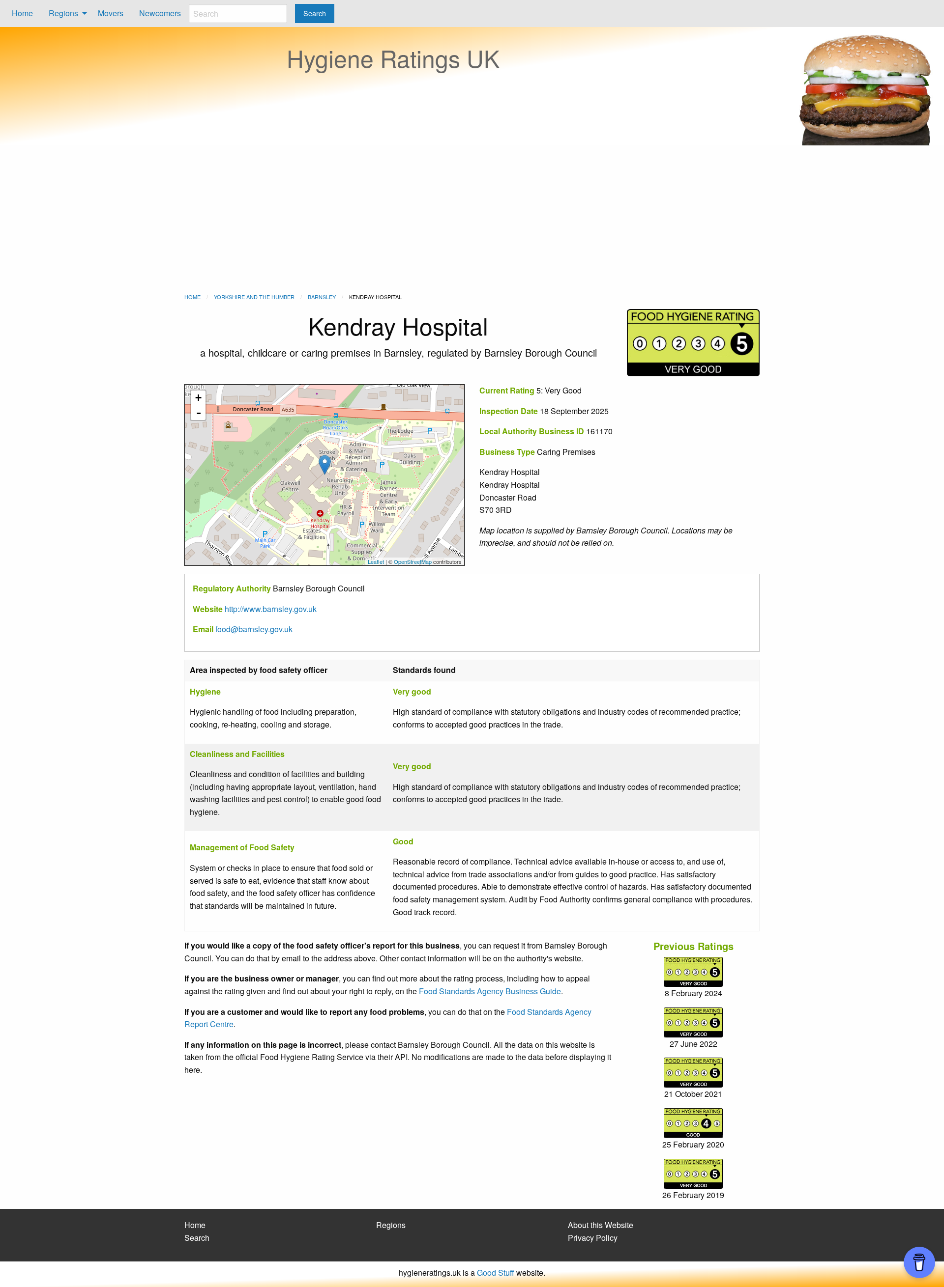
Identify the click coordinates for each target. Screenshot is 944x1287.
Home (22, 13)
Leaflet (376, 561)
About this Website (600, 1225)
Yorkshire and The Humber (254, 297)
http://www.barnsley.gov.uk (271, 609)
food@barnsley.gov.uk (254, 629)
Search (196, 1237)
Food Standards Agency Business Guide (490, 991)
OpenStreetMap (413, 561)
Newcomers (160, 13)
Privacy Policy (593, 1237)
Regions (63, 13)
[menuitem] (22, 13)
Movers (110, 13)
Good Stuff (495, 1272)
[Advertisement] (472, 219)
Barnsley (322, 297)
